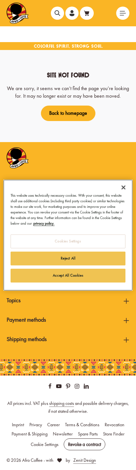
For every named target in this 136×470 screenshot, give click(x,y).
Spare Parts (88, 434)
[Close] (123, 187)
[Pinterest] (68, 387)
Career (53, 425)
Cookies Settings (68, 241)
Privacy (35, 425)
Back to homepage (68, 113)
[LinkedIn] (86, 387)
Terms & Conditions (82, 425)
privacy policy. (43, 223)
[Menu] (122, 13)
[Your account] (72, 13)
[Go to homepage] (17, 13)
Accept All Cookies (68, 275)
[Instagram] (77, 387)
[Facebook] (50, 387)
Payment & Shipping (30, 434)
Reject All (68, 258)
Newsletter (63, 434)
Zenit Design (84, 460)
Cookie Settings (44, 444)
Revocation (114, 425)
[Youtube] (59, 387)
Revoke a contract (84, 444)
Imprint (18, 425)
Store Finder (113, 434)
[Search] (57, 13)
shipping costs (61, 403)
